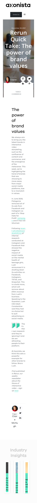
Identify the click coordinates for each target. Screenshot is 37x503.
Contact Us (16, 14)
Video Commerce (16, 93)
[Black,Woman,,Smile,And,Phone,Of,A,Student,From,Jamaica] (17, 467)
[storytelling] (7, 467)
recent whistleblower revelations (18, 230)
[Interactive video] (26, 467)
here (16, 390)
